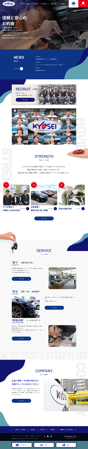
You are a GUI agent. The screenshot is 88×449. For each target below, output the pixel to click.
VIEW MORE (16, 68)
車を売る (44, 3)
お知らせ (66, 0)
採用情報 (73, 5)
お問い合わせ (83, 5)
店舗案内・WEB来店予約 (66, 429)
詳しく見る (44, 218)
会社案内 (62, 3)
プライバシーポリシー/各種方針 (22, 436)
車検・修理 (54, 3)
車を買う (36, 3)
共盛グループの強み (25, 3)
